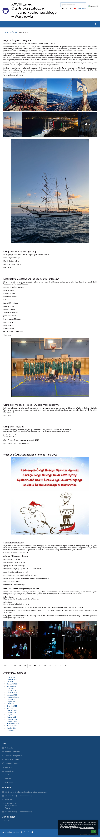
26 (50, 666)
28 (60, 666)
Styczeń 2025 (11, 717)
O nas (7, 775)
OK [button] (94, 831)
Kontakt (8, 779)
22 (30, 666)
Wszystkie (11, 730)
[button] (70, 8)
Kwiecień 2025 (12, 710)
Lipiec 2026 (11, 677)
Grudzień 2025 (12, 693)
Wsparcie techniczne (12, 752)
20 (20, 666)
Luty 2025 (10, 715)
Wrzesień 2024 (12, 726)
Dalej (66, 666)
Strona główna (10, 32)
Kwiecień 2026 (12, 684)
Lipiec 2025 (11, 704)
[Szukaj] (84, 4)
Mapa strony (9, 771)
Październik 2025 (13, 697)
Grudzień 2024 (12, 719)
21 (25, 666)
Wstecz (8, 666)
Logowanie (82, 8)
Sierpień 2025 (11, 701)
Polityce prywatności (87, 828)
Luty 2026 (10, 688)
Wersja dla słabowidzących (13, 832)
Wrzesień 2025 (12, 699)
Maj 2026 (10, 682)
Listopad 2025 (12, 695)
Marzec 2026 (11, 686)
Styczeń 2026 (11, 690)
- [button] (67, 8)
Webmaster (9, 748)
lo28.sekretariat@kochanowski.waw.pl (18, 796)
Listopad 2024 (12, 721)
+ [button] (63, 8)
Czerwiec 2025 (12, 706)
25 (45, 666)
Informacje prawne (12, 759)
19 (15, 666)
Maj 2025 (10, 708)
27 (55, 666)
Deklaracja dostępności (13, 755)
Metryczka (8, 767)
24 (40, 666)
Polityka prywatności (12, 763)
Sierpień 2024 (11, 728)
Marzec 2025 (11, 712)
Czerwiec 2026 (12, 679)
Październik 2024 (13, 723)
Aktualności (24, 32)
